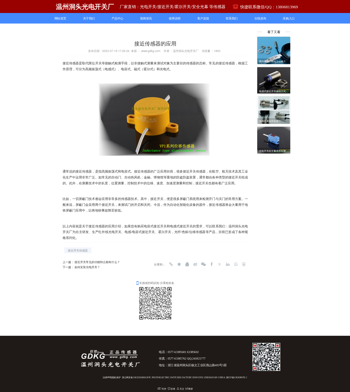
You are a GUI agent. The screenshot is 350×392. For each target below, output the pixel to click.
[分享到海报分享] (244, 264)
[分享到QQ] (187, 264)
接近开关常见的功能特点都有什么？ (97, 262)
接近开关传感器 (78, 250)
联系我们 (232, 18)
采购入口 (289, 18)
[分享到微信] (203, 264)
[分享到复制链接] (171, 264)
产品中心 (117, 18)
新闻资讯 (146, 18)
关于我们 (89, 18)
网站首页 (60, 18)
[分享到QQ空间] (179, 264)
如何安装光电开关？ (87, 267)
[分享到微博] (195, 264)
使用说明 (174, 18)
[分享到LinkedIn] (227, 264)
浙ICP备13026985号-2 (236, 377)
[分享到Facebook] (211, 264)
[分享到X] (219, 264)
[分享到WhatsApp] (236, 264)
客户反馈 (203, 18)
